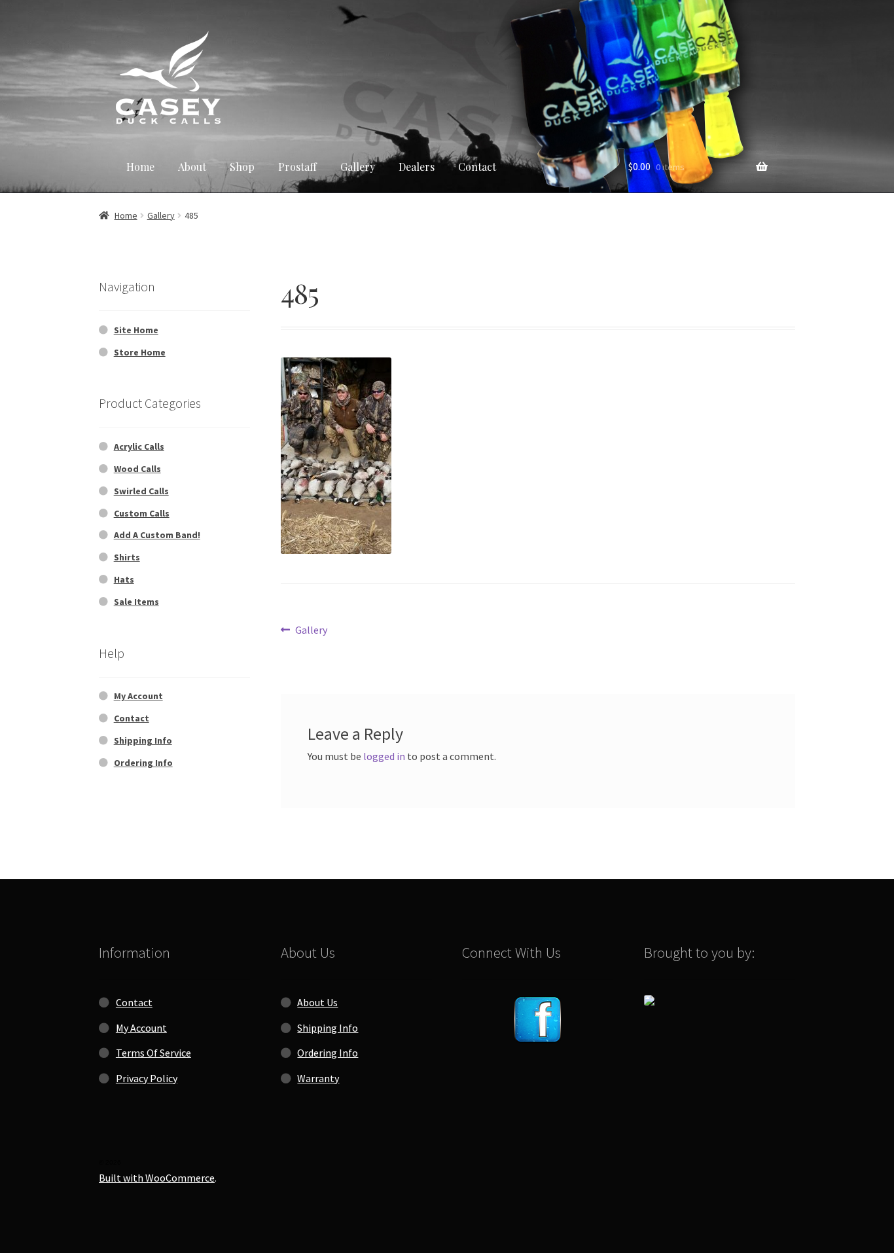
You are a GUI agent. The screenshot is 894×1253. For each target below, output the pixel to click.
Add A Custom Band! (157, 535)
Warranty (318, 1078)
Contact (477, 166)
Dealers (417, 166)
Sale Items (136, 602)
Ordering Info (143, 763)
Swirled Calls (141, 491)
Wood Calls (137, 469)
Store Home (140, 352)
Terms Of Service (153, 1052)
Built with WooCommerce (157, 1177)
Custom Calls (142, 513)
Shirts (127, 557)
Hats (124, 579)
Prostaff (297, 166)
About (192, 166)
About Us (317, 1002)
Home (140, 166)
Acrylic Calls (139, 446)
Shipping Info (143, 740)
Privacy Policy (146, 1078)
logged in (384, 756)
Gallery (357, 166)
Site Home (136, 330)
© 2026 (110, 1162)
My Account (138, 696)
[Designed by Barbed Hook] (719, 1000)
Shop (242, 166)
